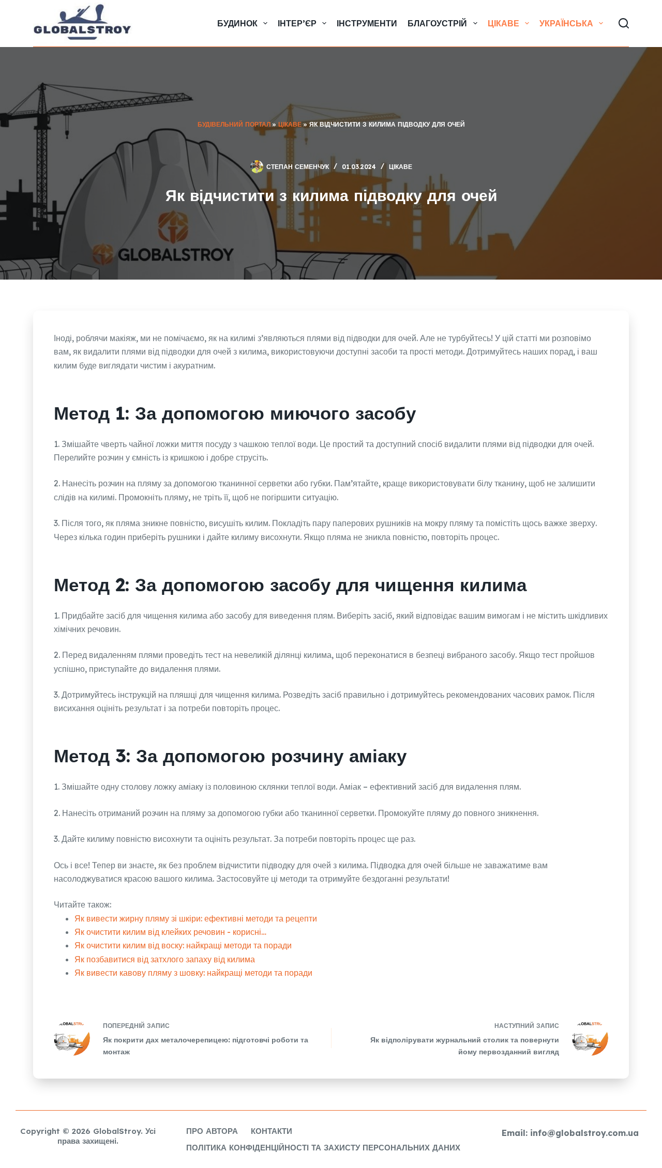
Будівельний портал (234, 124)
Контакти (271, 1131)
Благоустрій (437, 23)
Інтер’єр (297, 23)
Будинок (237, 23)
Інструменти (367, 23)
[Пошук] (624, 23)
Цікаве (503, 23)
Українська (566, 23)
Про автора (212, 1131)
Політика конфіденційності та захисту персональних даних (323, 1147)
